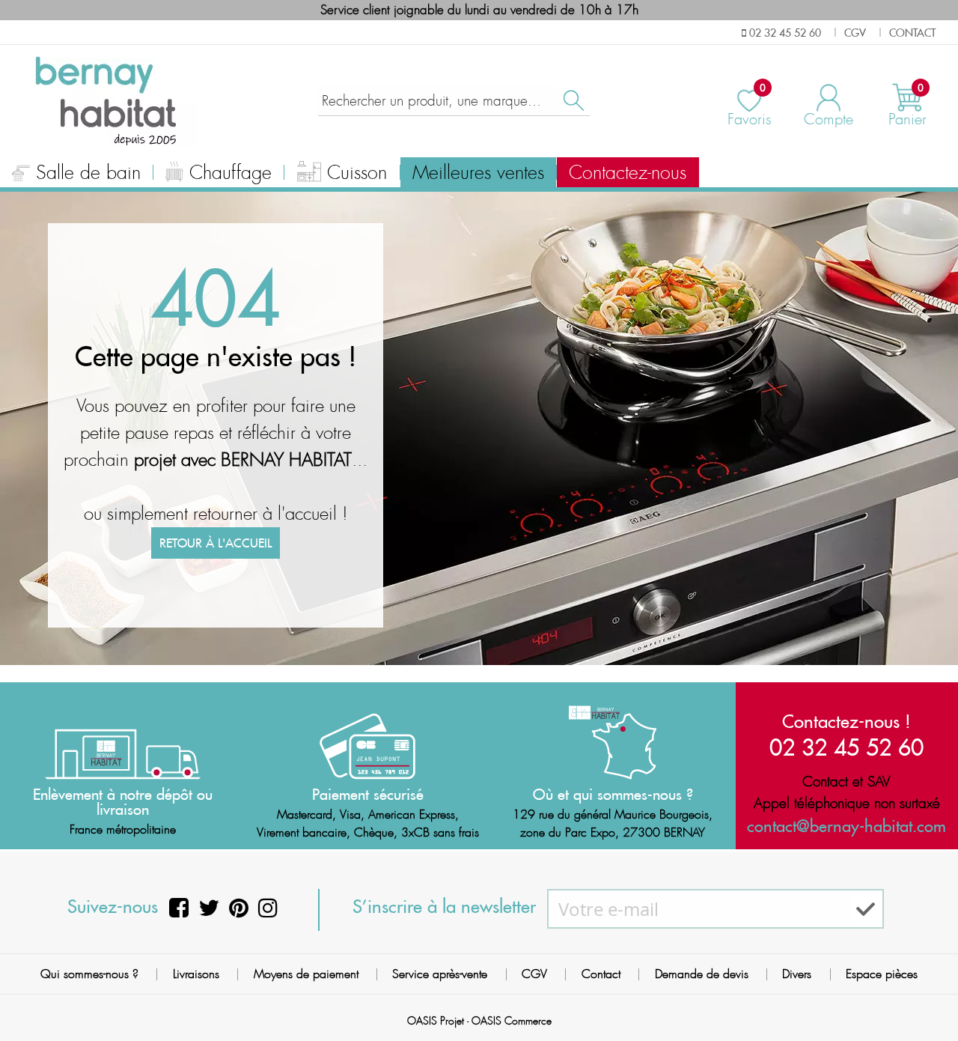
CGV (534, 974)
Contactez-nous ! (846, 721)
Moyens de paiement (306, 974)
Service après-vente (439, 974)
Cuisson (357, 173)
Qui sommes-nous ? (89, 974)
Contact (601, 974)
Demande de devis (701, 974)
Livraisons (196, 974)
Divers (796, 974)
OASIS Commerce (512, 1021)
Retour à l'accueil (215, 542)
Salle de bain (88, 173)
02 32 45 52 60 (846, 747)
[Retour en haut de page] (928, 996)
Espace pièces (882, 974)
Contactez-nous (627, 173)
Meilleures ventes (478, 173)
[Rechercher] (572, 100)
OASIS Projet (435, 1021)
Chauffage (230, 173)
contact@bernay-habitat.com (846, 826)
